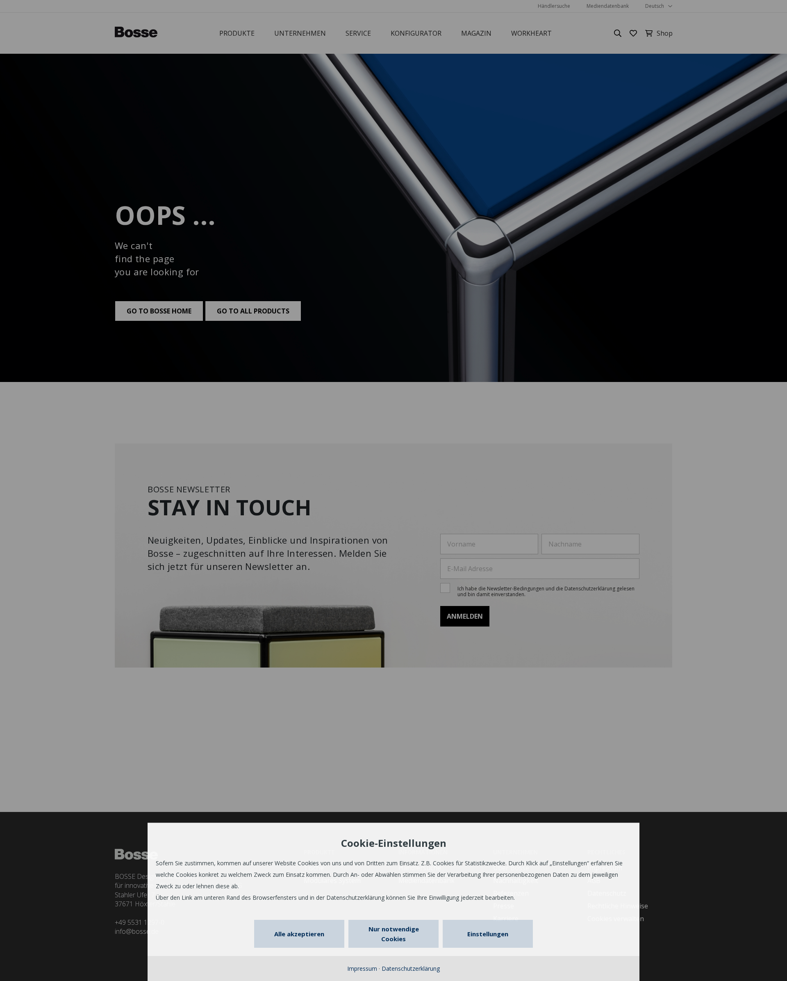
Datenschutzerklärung (411, 968)
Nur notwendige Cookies (393, 934)
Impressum (362, 968)
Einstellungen (487, 934)
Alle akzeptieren (299, 934)
